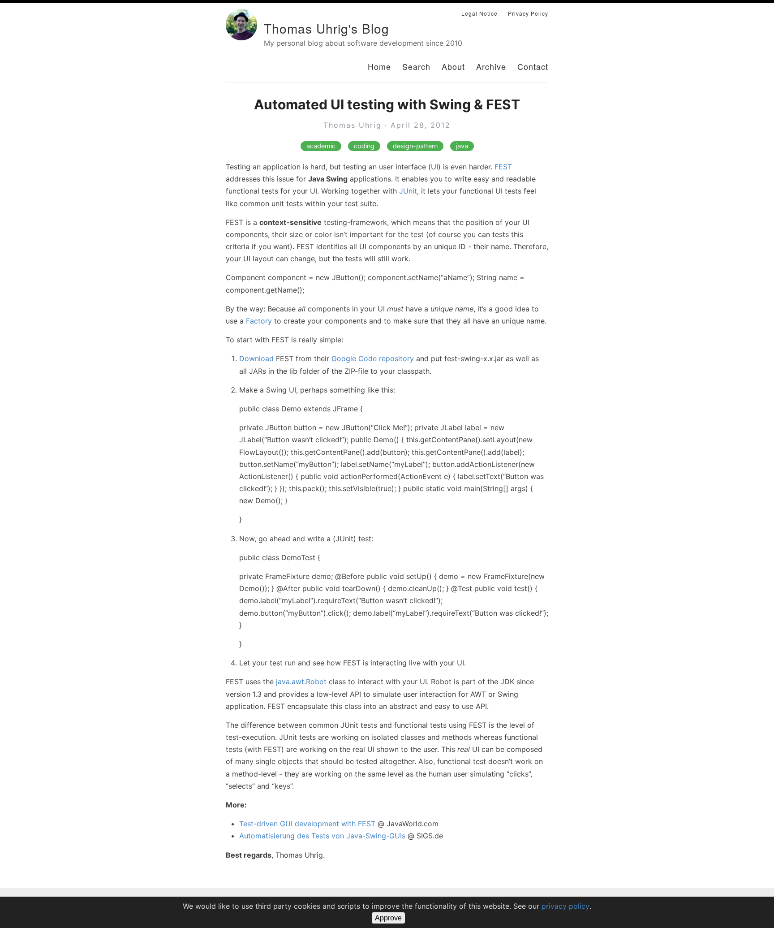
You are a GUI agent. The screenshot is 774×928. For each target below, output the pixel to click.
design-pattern (415, 146)
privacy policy (565, 906)
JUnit (408, 190)
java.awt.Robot (301, 681)
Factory (259, 320)
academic (320, 146)
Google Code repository (372, 358)
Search (416, 66)
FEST (503, 166)
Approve (388, 918)
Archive (491, 66)
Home (379, 66)
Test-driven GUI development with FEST (307, 823)
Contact (532, 66)
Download (256, 358)
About (453, 66)
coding (364, 146)
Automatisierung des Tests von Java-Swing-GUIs (322, 835)
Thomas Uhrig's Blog (326, 28)
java (462, 146)
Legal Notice (479, 13)
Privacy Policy (528, 13)
